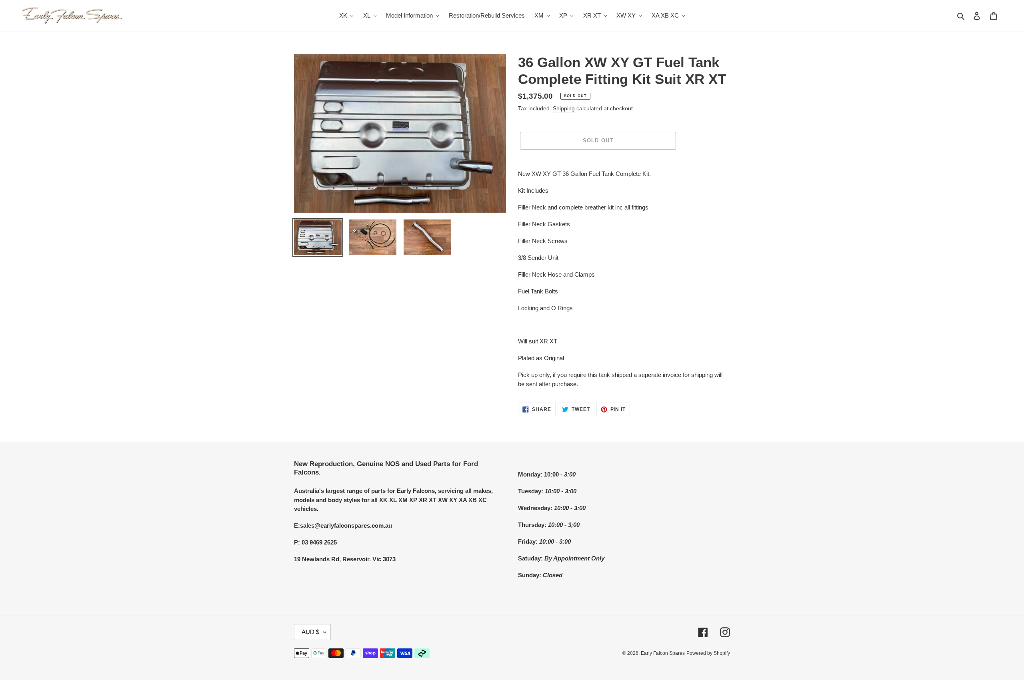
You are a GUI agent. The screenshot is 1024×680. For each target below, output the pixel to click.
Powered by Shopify (708, 653)
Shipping (564, 108)
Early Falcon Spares (663, 653)
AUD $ (310, 631)
